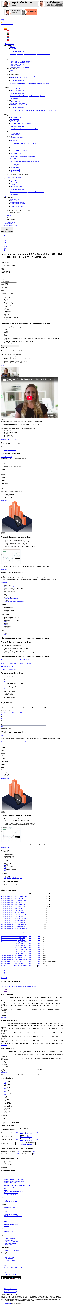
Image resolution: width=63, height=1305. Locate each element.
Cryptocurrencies (14, 119)
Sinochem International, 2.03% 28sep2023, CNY (14, 918)
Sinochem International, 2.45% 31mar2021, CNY (14, 953)
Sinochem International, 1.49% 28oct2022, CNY (13, 934)
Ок (1, 1302)
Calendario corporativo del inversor (19, 67)
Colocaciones (7, 1210)
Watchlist (12, 47)
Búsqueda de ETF (15, 101)
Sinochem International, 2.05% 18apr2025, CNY (14, 902)
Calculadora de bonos (16, 186)
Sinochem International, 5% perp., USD (11, 961)
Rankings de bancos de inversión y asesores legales (23, 76)
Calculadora (7, 1273)
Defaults (6, 1208)
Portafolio (13, 48)
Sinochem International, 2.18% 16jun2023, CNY (14, 922)
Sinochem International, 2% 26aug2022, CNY (13, 938)
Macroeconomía (14, 134)
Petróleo (12, 147)
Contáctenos (7, 1290)
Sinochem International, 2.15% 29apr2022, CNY (14, 942)
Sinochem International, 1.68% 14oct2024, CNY (13, 908)
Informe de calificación (26, 1130)
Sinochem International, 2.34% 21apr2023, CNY (14, 926)
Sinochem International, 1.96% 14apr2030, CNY (14, 898)
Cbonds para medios (15, 172)
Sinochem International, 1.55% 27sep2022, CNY (14, 936)
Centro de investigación (16, 169)
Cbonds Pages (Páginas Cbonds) (18, 77)
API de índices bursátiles (16, 208)
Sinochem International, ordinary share (14, 601)
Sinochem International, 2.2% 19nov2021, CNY (13, 948)
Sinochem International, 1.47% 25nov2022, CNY (14, 932)
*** (2, 275)
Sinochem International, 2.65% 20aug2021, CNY (14, 949)
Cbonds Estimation (9, 1184)
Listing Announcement (10, 450)
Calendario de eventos (16, 65)
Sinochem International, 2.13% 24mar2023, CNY (14, 928)
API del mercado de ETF (17, 205)
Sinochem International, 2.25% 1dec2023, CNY (13, 916)
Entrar (2, 24)
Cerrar (2, 25)
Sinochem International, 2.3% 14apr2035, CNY (13, 900)
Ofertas (6, 1211)
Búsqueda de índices (15, 117)
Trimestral (6, 989)
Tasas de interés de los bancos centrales (20, 123)
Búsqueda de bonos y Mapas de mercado (21, 61)
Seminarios (10, 177)
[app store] (6, 1279)
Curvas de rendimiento (16, 73)
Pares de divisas (14, 120)
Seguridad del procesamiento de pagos (14, 1267)
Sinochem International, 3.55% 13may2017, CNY (14, 959)
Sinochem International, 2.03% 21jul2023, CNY (13, 920)
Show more (4, 1017)
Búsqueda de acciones (16, 89)
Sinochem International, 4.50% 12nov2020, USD (14, 966)
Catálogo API (14, 200)
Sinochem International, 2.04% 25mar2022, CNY (14, 944)
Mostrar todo (4, 582)
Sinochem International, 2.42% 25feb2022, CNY (14, 946)
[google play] (16, 1279)
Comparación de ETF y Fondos (18, 104)
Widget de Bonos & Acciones (11, 1224)
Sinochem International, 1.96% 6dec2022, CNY (13, 930)
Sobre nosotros (8, 223)
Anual (5, 991)
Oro (11, 149)
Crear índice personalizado (11, 1241)
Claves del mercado (18, 177)
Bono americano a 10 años (11, 1193)
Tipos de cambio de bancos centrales (19, 122)
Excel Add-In (13, 180)
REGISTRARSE (8, 24)
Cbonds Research (15, 170)
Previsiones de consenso (16, 137)
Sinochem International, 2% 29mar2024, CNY (13, 912)
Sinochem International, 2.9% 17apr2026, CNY (13, 924)
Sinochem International (10, 587)
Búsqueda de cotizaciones (17, 64)
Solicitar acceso (11, 222)
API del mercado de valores (17, 203)
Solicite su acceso (5, 439)
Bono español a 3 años (10, 1194)
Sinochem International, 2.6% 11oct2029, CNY (13, 906)
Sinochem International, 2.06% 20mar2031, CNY (14, 896)
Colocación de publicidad (10, 1289)
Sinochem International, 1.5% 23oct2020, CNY (13, 955)
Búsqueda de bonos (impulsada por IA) (20, 62)
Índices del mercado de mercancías (19, 150)
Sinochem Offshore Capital (11, 598)
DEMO (9, 215)
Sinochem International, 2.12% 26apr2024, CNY (14, 910)
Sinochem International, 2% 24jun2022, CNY (13, 940)
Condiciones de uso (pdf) (10, 1292)
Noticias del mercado (15, 167)
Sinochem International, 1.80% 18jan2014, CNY (13, 963)
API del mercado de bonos (17, 202)
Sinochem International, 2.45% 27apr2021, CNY (14, 951)
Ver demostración (14, 439)
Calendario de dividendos (17, 90)
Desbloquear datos (5, 365)
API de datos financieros (16, 206)
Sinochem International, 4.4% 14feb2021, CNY (13, 957)
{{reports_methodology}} (55, 984)
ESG (11, 70)
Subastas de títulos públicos (11, 1213)
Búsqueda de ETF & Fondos (17, 103)
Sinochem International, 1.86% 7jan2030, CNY (13, 904)
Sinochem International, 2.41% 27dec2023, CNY (14, 914)
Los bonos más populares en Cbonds (13, 1191)
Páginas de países (15, 133)
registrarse (8, 1303)
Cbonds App (13, 182)
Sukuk (12, 71)
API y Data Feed (14, 199)
